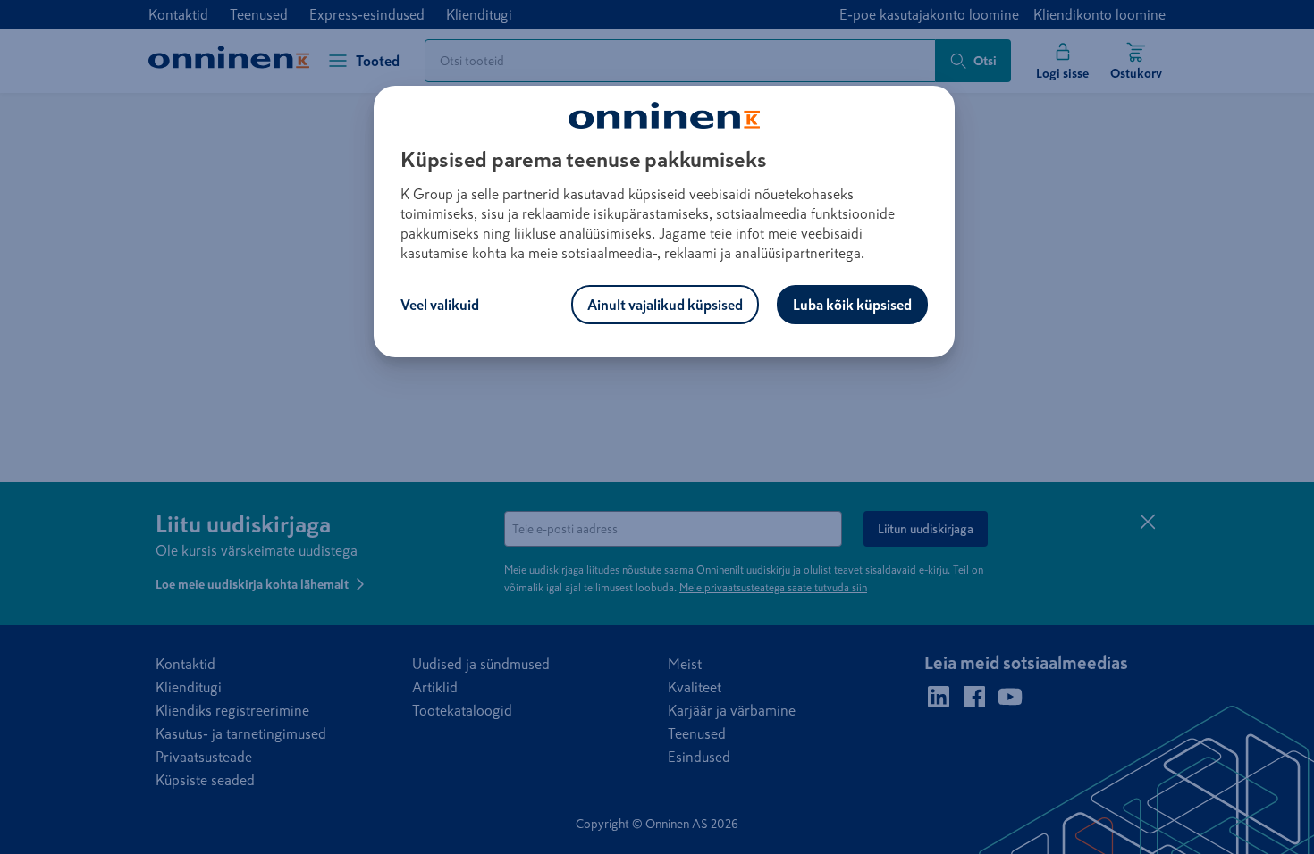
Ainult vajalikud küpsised (665, 304)
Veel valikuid (439, 304)
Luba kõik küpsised (852, 304)
